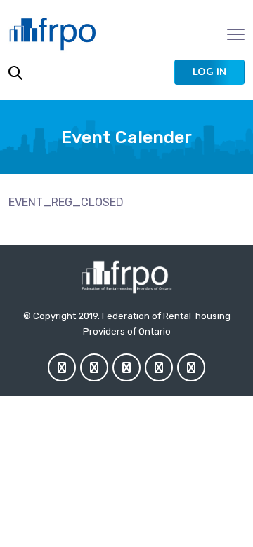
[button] (209, 72)
